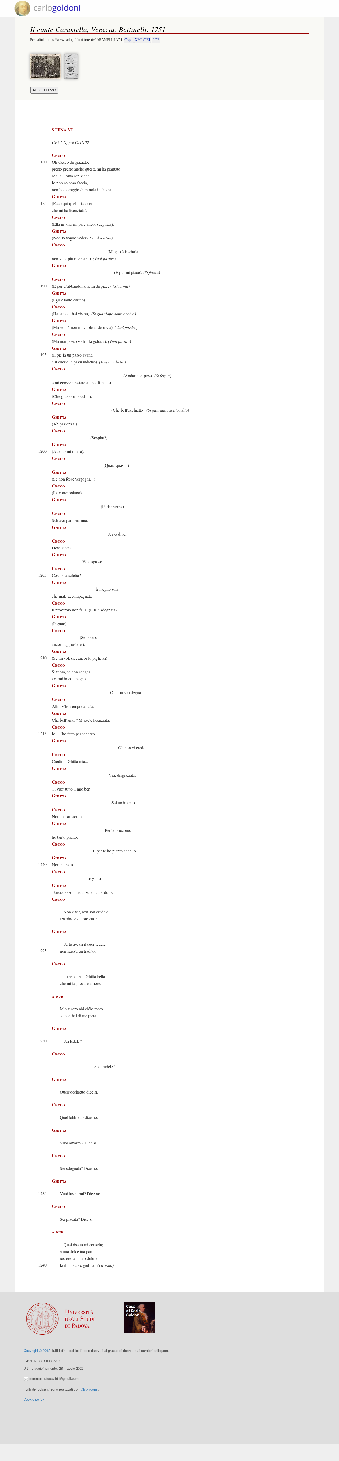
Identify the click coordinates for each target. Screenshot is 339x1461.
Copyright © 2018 (37, 1350)
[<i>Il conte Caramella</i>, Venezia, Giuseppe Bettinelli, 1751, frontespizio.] (72, 65)
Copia (128, 40)
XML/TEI (142, 40)
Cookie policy (34, 1399)
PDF (156, 40)
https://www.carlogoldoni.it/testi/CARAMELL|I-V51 (84, 40)
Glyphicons (89, 1389)
